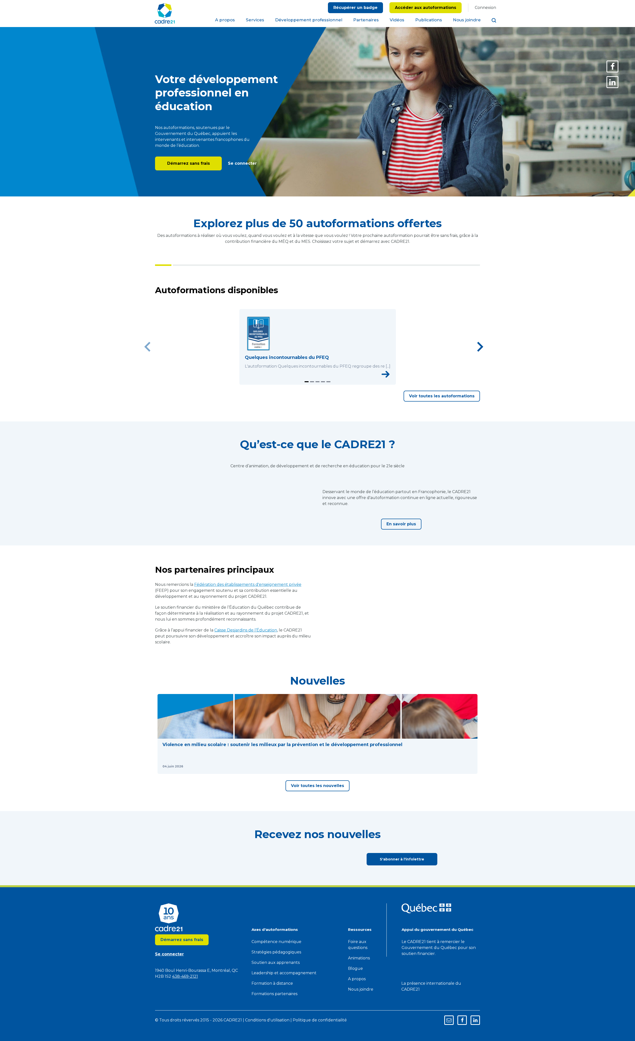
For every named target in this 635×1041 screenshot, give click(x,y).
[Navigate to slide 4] (323, 400)
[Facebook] (612, 66)
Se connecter (242, 163)
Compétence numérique (276, 1032)
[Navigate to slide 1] (307, 400)
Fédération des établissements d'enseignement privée (247, 640)
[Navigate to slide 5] (328, 400)
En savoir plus (401, 561)
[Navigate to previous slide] (148, 356)
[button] (196, 803)
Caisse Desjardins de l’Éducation (245, 685)
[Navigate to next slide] (480, 356)
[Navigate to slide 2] (312, 400)
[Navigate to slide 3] (317, 400)
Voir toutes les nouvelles (317, 876)
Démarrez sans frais (188, 163)
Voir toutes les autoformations (442, 414)
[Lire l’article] (224, 849)
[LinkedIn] (612, 82)
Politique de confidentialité (340, 21)
